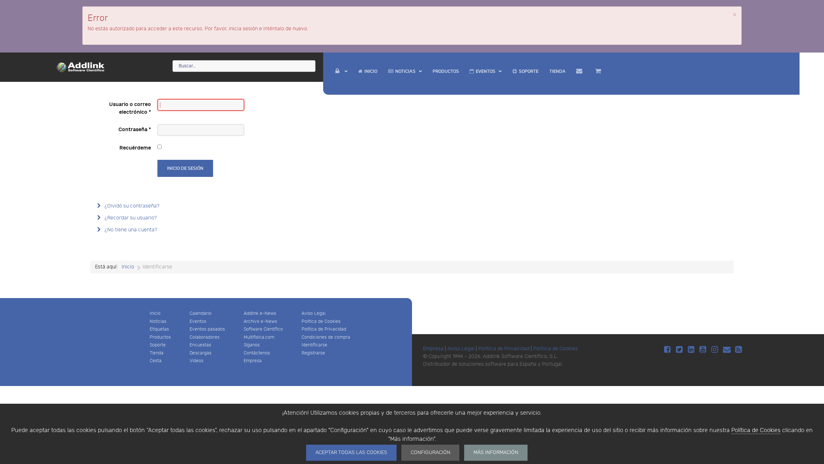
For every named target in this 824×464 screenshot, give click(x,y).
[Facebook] (668, 349)
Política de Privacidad (324, 329)
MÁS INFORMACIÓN (495, 453)
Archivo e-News (260, 321)
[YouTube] (704, 349)
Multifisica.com (259, 337)
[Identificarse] (341, 71)
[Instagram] (716, 349)
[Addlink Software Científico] (80, 66)
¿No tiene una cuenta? (130, 230)
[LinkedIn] (692, 349)
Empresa (253, 360)
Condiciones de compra (326, 337)
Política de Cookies (756, 430)
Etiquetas (159, 329)
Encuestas (200, 345)
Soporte (158, 345)
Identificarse (314, 345)
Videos (196, 360)
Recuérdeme (135, 148)
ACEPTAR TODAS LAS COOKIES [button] (351, 453)
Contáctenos (257, 353)
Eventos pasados (207, 329)
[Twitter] (680, 349)
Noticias (158, 321)
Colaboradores (205, 337)
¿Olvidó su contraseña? (131, 206)
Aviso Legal (313, 313)
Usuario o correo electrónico (130, 108)
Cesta (156, 360)
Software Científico (263, 329)
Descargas (200, 353)
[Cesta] (599, 71)
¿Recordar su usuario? (130, 218)
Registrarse (313, 353)
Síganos (252, 345)
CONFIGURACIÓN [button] (430, 453)
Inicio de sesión (185, 168)
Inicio (155, 313)
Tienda (157, 353)
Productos (160, 337)
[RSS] (739, 349)
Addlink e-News (260, 313)
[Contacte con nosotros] (580, 71)
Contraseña (134, 129)
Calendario (200, 313)
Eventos (198, 321)
